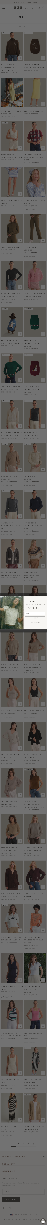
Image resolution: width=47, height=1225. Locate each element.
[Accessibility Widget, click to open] (43, 1221)
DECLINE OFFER (35, 622)
